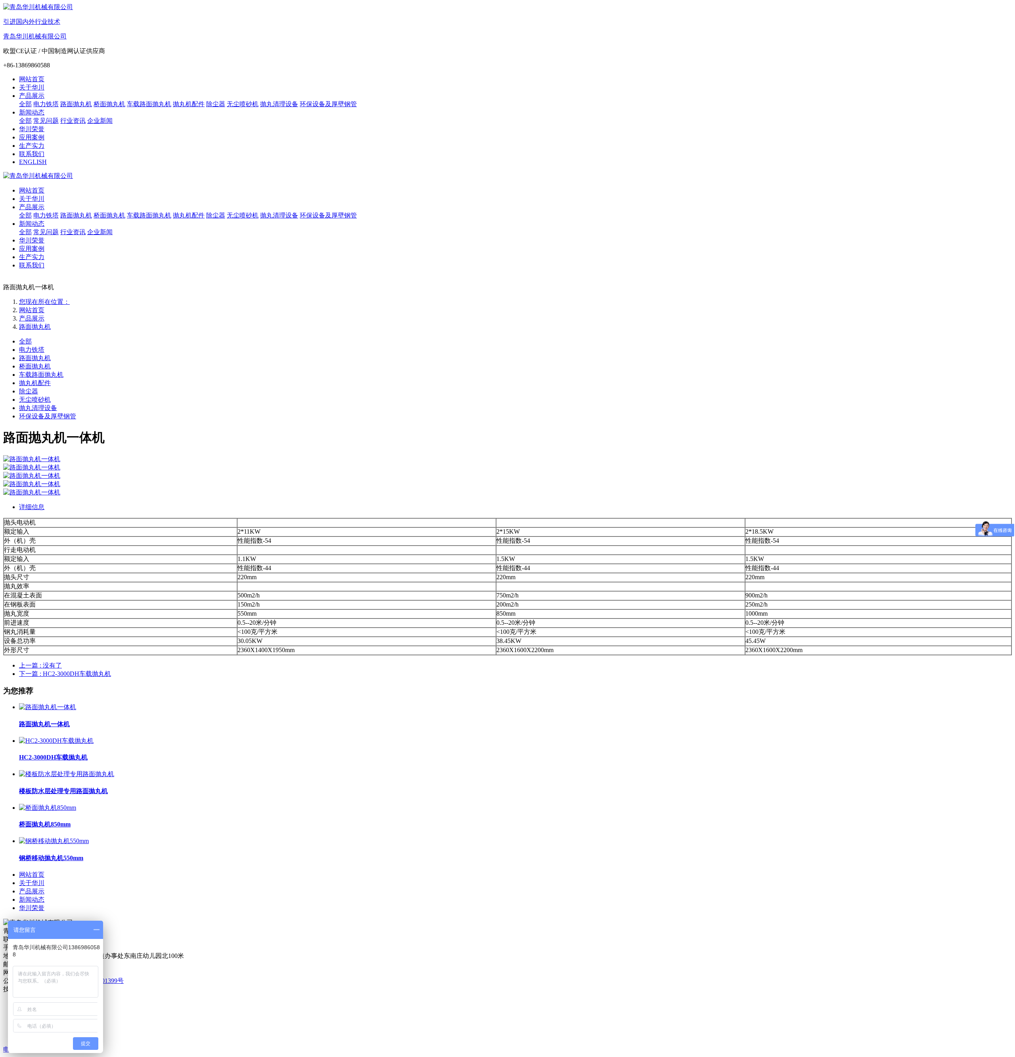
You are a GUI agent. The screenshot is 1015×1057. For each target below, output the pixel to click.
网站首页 (31, 79)
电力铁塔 (31, 349)
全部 (25, 104)
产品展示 (31, 318)
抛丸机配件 (35, 383)
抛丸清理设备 (38, 407)
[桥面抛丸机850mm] (47, 807)
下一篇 (65, 673)
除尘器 (28, 391)
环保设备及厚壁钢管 (47, 416)
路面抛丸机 (35, 326)
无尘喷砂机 (35, 399)
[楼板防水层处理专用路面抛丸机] (66, 774)
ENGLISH (33, 161)
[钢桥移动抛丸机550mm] (54, 841)
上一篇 (40, 665)
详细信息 (31, 507)
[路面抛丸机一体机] (47, 707)
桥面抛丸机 (35, 366)
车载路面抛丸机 (41, 374)
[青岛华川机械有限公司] (507, 176)
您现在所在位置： (44, 301)
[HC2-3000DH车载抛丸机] (56, 740)
